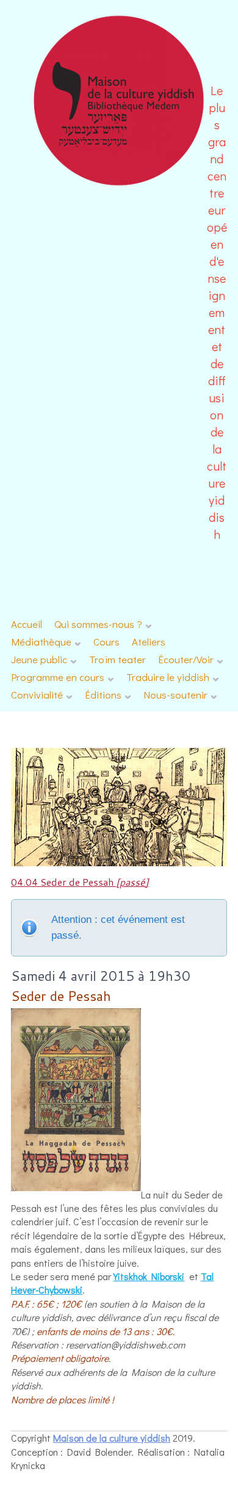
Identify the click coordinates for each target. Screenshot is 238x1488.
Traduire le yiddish (167, 677)
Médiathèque (41, 642)
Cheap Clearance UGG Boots (173, 1466)
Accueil (26, 624)
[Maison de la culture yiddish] (119, 184)
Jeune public (39, 659)
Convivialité (37, 695)
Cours (106, 642)
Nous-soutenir (175, 695)
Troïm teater (117, 659)
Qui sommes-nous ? (98, 624)
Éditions (103, 695)
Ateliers (148, 642)
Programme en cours (57, 677)
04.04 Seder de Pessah (80, 882)
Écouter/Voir (186, 659)
